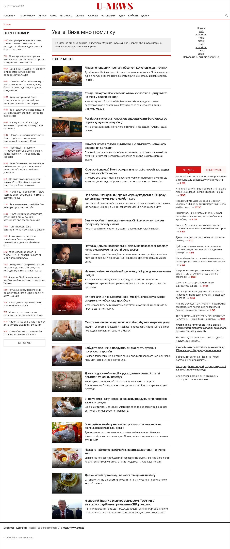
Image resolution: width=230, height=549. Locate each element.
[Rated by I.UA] (11, 544)
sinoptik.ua (213, 57)
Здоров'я (93, 15)
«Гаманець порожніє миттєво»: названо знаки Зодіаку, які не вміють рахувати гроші (24, 194)
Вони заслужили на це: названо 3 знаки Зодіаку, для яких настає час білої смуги (24, 112)
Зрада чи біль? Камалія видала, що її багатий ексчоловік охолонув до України (24, 280)
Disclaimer (9, 527)
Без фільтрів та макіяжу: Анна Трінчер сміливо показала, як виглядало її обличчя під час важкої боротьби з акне (23, 45)
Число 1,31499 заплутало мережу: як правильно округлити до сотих (24, 323)
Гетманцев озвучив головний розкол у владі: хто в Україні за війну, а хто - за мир (24, 292)
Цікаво (145, 15)
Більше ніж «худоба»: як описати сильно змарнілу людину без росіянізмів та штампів (24, 71)
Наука (53, 15)
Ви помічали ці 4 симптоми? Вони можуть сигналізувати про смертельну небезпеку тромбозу (125, 298)
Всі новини (24, 342)
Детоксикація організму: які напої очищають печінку (120, 475)
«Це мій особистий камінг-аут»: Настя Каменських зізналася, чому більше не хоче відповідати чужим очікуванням (24, 86)
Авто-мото (66, 15)
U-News (7, 24)
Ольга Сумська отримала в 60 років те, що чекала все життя (23, 333)
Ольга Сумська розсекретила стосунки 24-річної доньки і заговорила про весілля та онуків (23, 217)
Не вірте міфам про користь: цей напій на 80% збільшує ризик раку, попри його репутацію (22, 182)
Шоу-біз (80, 15)
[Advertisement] (201, 112)
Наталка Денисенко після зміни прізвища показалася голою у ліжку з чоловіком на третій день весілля (126, 247)
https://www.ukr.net (73, 527)
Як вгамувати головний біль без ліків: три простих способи (24, 206)
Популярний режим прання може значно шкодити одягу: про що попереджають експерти (24, 59)
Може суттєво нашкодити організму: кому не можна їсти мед (23, 314)
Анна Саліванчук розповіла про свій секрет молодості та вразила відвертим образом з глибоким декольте (24, 168)
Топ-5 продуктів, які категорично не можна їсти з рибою (24, 228)
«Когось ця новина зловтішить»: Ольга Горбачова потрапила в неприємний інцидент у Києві (24, 138)
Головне (8, 15)
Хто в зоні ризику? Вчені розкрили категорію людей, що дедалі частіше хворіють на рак (21, 100)
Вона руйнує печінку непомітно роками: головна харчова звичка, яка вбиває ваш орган (123, 426)
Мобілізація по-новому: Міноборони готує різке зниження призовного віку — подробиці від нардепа (23, 152)
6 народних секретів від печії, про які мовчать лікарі (22, 304)
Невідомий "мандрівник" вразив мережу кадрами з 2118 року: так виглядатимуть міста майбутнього (24, 267)
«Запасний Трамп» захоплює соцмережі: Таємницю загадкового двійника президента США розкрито (119, 502)
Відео (122, 15)
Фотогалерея (108, 15)
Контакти (21, 527)
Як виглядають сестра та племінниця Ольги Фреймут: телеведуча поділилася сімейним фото (22, 241)
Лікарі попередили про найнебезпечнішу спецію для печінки (126, 67)
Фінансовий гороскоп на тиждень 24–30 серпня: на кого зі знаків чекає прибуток (22, 254)
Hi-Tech (42, 15)
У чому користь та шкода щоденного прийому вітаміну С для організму (23, 125)
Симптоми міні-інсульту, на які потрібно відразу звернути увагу (127, 322)
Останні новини (16, 33)
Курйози (133, 15)
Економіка (27, 15)
